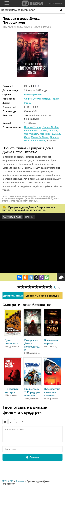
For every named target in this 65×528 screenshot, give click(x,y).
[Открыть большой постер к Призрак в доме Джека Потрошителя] (32, 76)
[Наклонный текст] (10, 421)
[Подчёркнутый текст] (16, 421)
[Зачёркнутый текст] (22, 421)
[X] (36, 277)
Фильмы (20, 481)
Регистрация (55, 3)
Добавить (32, 457)
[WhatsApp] (46, 277)
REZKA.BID (7, 481)
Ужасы (27, 103)
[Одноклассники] (25, 277)
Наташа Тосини (50, 98)
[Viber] (41, 277)
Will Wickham (31, 133)
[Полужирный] (5, 421)
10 (50, 287)
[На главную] (33, 3)
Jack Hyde (45, 133)
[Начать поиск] (61, 10)
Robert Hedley (38, 140)
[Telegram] (30, 277)
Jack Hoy (53, 130)
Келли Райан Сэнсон (35, 130)
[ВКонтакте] (19, 277)
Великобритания (33, 94)
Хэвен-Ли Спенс (40, 137)
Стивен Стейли (32, 98)
